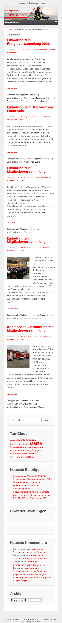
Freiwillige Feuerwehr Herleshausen (24, 619)
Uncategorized (17, 444)
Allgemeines (40, 98)
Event (21, 159)
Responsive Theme (49, 619)
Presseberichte (29, 453)
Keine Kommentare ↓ (15, 120)
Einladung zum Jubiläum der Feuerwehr (30, 109)
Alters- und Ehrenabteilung (23, 457)
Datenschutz (33, 3)
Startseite (11, 29)
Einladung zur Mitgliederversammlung (26, 169)
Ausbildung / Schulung (20, 450)
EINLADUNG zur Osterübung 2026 (29, 498)
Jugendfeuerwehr (42, 101)
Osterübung (32, 404)
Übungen (42, 407)
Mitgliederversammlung (29, 95)
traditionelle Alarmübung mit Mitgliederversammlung (30, 328)
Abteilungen (29, 98)
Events (37, 162)
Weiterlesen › (13, 88)
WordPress (35, 622)
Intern (42, 3)
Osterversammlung (47, 315)
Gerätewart (34, 401)
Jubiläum (29, 159)
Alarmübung (24, 401)
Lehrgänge (14, 440)
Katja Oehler (19, 574)
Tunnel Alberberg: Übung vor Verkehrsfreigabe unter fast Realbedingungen (26, 485)
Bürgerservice (32, 440)
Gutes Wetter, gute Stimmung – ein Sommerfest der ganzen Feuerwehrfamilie (32, 577)
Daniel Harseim (40, 49)
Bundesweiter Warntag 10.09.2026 (29, 476)
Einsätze (33, 443)
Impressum (22, 3)
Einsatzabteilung (27, 101)
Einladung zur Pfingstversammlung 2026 (28, 42)
